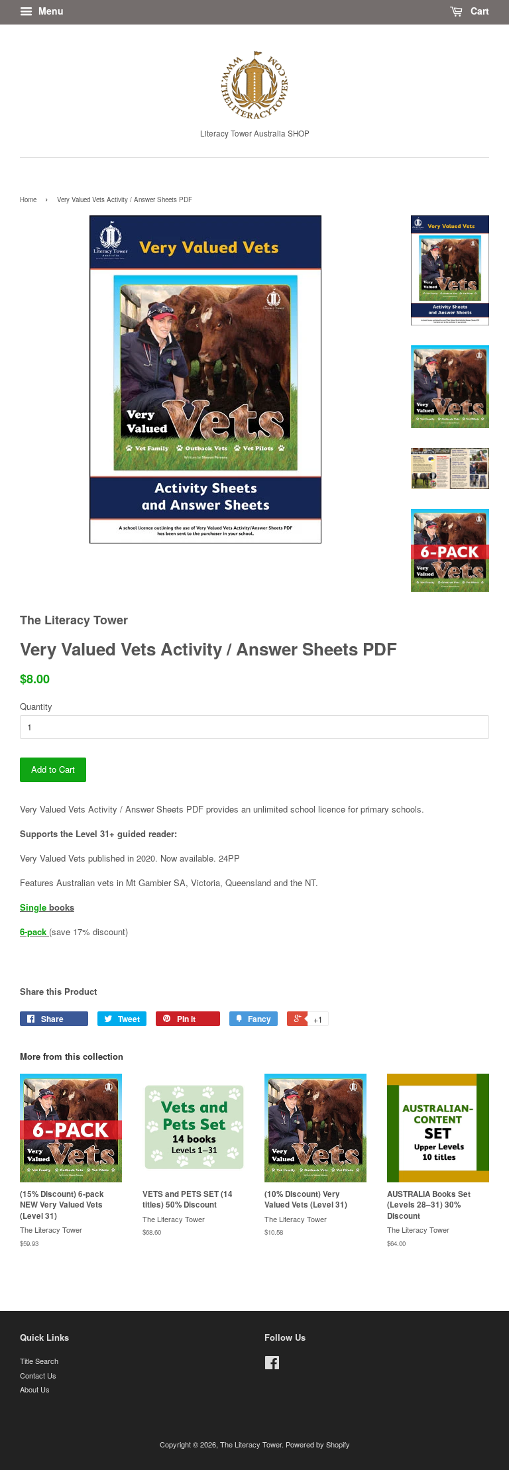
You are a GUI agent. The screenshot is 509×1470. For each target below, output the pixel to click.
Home (28, 199)
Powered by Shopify (318, 1444)
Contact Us (38, 1375)
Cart (478, 10)
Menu (50, 10)
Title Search (39, 1360)
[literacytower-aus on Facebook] (272, 1365)
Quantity (36, 706)
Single (34, 907)
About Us (35, 1389)
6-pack (34, 931)
